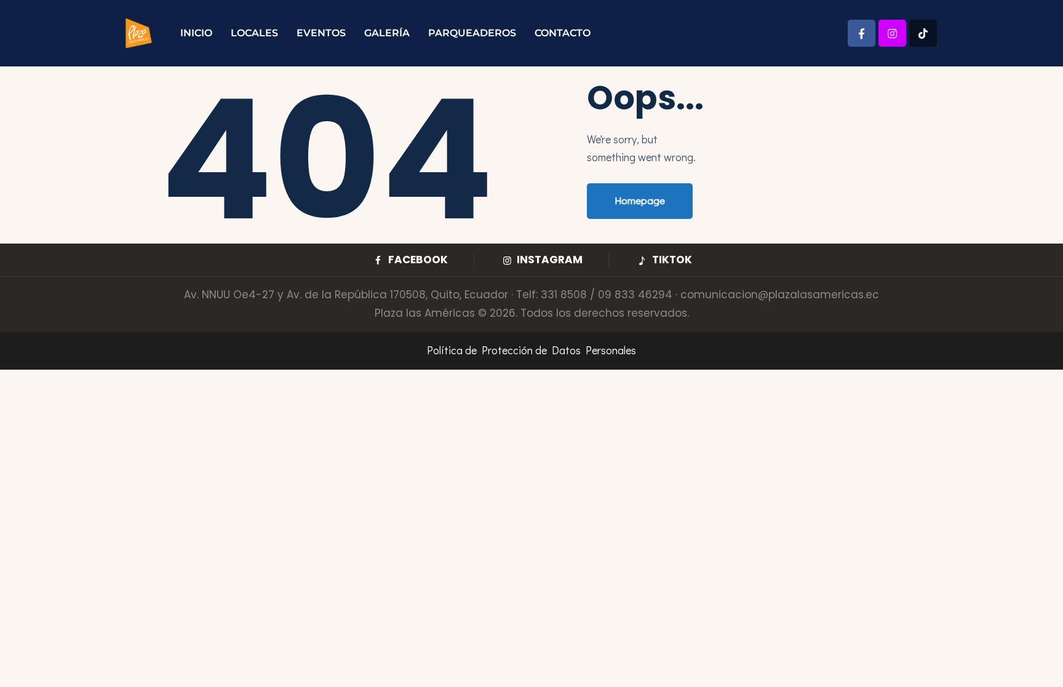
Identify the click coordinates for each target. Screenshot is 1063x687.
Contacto (563, 33)
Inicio (196, 33)
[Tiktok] (923, 33)
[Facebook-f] (861, 33)
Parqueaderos (472, 33)
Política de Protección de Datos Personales (531, 350)
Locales (254, 33)
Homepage (640, 200)
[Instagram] (892, 33)
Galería (387, 33)
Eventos (321, 33)
